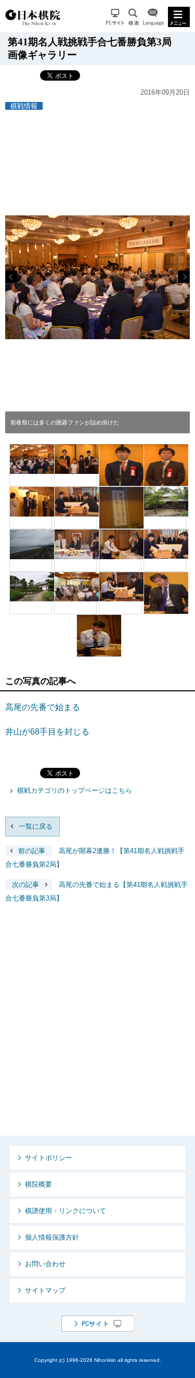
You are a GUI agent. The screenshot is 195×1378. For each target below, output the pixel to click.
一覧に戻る (36, 826)
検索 (133, 16)
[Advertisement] (97, 1027)
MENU (179, 17)
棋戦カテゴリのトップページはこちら (74, 790)
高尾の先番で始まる (42, 707)
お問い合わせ (45, 1264)
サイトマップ (45, 1290)
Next (184, 277)
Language (153, 16)
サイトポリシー (48, 1158)
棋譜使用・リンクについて (65, 1211)
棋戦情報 (23, 106)
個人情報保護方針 (52, 1237)
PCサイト (115, 17)
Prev (11, 277)
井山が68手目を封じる (47, 731)
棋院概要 (38, 1184)
